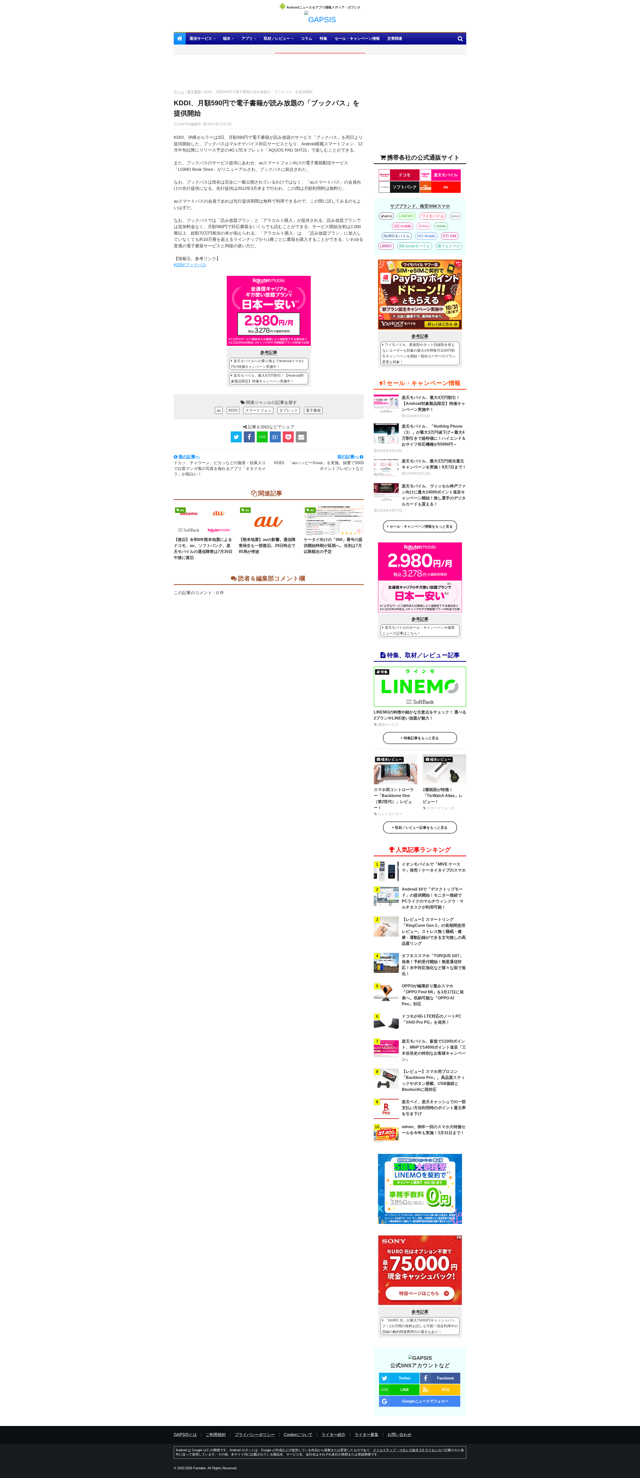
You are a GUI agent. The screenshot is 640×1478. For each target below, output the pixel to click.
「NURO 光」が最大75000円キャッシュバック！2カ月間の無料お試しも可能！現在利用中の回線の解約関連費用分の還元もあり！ (420, 1326)
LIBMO (386, 246)
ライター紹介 (334, 1434)
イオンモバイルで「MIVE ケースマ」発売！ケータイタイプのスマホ (434, 867)
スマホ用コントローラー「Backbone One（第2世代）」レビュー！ (394, 799)
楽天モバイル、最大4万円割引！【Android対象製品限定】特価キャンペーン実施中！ (267, 378)
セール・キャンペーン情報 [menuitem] (357, 38)
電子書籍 (194, 92)
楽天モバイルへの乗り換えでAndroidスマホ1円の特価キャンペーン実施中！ (267, 364)
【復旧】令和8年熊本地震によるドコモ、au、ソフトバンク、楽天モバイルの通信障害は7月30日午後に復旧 (203, 548)
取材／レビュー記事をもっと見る (421, 828)
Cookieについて (298, 1434)
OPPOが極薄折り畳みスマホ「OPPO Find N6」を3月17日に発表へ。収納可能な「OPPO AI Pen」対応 (433, 995)
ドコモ (404, 175)
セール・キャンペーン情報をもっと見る (421, 526)
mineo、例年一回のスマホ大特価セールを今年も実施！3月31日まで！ (434, 1130)
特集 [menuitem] (323, 38)
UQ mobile (402, 226)
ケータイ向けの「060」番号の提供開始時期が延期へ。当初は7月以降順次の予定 (333, 545)
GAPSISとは (185, 1434)
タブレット (288, 410)
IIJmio (424, 226)
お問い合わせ (400, 1434)
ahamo (386, 216)
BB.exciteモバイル (414, 246)
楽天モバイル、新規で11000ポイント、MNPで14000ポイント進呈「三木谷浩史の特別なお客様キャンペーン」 (434, 1050)
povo (455, 216)
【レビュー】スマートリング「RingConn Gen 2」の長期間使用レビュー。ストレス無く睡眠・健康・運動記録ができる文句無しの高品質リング (434, 931)
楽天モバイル (446, 175)
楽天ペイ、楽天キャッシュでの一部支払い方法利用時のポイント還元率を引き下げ (434, 1108)
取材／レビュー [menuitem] (277, 38)
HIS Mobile (426, 236)
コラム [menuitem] (306, 38)
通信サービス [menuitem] (201, 38)
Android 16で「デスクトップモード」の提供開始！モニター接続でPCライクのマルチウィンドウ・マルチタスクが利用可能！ (433, 898)
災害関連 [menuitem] (394, 38)
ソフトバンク (405, 187)
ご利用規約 (216, 1434)
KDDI (233, 410)
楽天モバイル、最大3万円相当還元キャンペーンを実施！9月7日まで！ (434, 464)
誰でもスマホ (449, 246)
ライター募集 (366, 1434)
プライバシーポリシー (255, 1434)
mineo (441, 226)
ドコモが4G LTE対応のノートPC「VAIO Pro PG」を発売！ (431, 1019)
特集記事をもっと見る (421, 738)
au (219, 410)
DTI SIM (449, 236)
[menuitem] (180, 39)
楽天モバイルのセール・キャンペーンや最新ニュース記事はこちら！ (418, 630)
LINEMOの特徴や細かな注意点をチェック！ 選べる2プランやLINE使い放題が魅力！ (420, 715)
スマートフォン (258, 410)
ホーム (179, 92)
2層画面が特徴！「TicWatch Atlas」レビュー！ (443, 796)
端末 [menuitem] (226, 38)
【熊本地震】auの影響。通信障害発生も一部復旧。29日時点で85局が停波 (267, 545)
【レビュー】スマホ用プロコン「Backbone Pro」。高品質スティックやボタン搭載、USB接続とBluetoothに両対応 (433, 1080)
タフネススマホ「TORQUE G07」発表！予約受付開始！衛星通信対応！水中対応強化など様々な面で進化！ (434, 965)
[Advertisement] (269, 73)
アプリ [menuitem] (247, 38)
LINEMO (406, 216)
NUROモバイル (397, 236)
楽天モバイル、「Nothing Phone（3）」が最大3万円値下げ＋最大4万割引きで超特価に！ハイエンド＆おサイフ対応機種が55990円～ (434, 435)
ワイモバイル (433, 216)
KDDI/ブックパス (190, 265)
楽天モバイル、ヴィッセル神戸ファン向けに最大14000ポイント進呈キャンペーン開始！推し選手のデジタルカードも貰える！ (434, 495)
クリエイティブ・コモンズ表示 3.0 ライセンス (407, 1450)
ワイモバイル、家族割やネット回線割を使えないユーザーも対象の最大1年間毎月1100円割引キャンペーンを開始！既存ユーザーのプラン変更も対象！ (419, 353)
